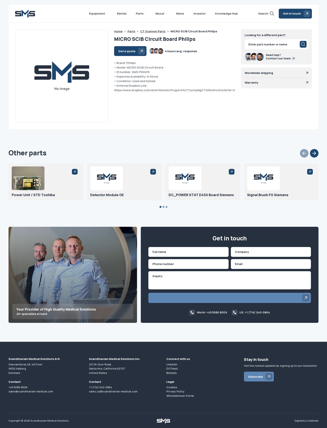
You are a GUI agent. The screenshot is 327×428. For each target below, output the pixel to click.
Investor (200, 14)
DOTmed (172, 368)
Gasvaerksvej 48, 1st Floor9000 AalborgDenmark (26, 369)
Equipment (97, 14)
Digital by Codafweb (306, 420)
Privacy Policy (175, 391)
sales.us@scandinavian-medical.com (113, 391)
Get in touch (292, 14)
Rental (121, 14)
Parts (140, 14)
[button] (304, 153)
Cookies (171, 387)
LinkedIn (171, 364)
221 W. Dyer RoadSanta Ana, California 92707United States (107, 369)
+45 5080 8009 (18, 387)
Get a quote (126, 51)
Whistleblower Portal (180, 396)
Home (118, 31)
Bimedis (171, 373)
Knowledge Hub (226, 14)
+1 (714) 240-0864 (100, 387)
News (180, 14)
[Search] (303, 44)
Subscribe (255, 377)
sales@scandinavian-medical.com (31, 391)
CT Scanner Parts (153, 31)
